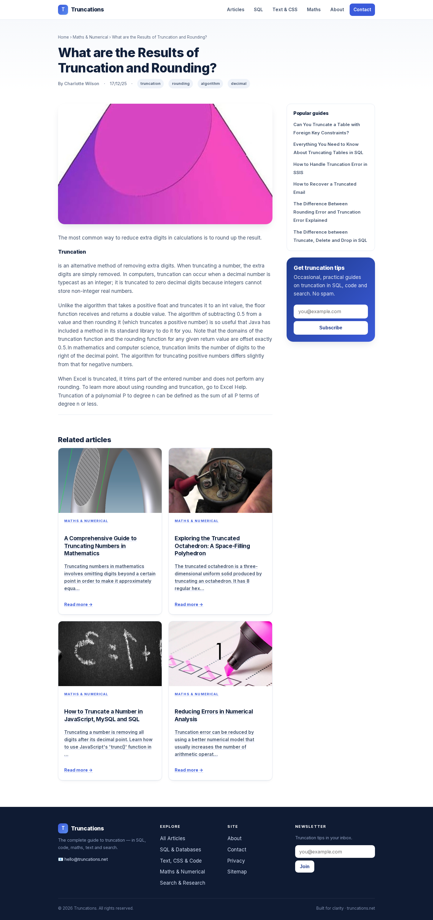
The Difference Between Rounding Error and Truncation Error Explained (327, 212)
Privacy (236, 861)
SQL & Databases (180, 850)
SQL (258, 9)
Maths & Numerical (90, 37)
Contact (362, 9)
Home (63, 37)
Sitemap (237, 872)
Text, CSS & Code (181, 861)
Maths (314, 9)
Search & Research (182, 883)
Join (305, 866)
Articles (235, 9)
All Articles (172, 838)
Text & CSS (285, 9)
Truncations (83, 9)
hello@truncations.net (86, 859)
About (337, 9)
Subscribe (330, 327)
